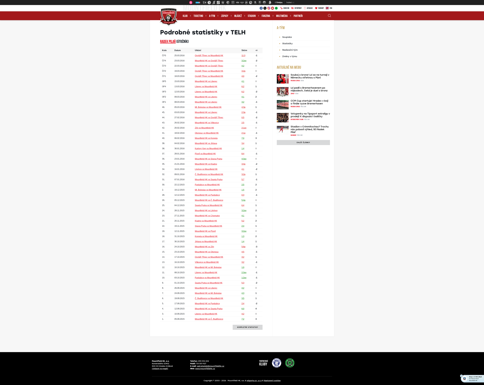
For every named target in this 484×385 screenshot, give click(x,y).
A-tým (212, 16)
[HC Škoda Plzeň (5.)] (223, 2)
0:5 (242, 117)
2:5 (242, 123)
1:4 (242, 148)
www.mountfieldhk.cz (205, 369)
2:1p (243, 133)
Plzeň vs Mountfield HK (205, 154)
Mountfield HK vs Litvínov (206, 210)
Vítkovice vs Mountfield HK (207, 262)
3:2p (243, 71)
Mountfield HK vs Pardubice (207, 195)
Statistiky (287, 43)
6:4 (242, 205)
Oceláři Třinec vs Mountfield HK (209, 55)
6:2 (242, 86)
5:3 (242, 283)
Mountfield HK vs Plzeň (205, 231)
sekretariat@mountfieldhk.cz (210, 366)
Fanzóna (266, 16)
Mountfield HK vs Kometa (206, 138)
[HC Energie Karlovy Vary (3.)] (213, 2)
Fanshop (321, 8)
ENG (331, 8)
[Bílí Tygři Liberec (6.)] (228, 2)
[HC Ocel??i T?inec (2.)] (209, 2)
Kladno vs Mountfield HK (206, 221)
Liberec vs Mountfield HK (206, 86)
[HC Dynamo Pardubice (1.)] (204, 2)
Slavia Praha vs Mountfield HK (208, 226)
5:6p (243, 247)
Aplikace (310, 8)
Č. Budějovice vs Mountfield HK (209, 174)
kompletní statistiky (247, 327)
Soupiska (287, 37)
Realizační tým (290, 50)
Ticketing (198, 16)
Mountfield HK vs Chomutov (207, 216)
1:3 (242, 236)
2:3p (243, 112)
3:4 (242, 143)
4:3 (242, 293)
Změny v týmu (289, 56)
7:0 (242, 138)
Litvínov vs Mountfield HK (206, 169)
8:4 (242, 154)
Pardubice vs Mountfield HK (207, 185)
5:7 (242, 179)
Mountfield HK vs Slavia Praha (208, 159)
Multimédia (282, 16)
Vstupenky (298, 8)
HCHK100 (286, 8)
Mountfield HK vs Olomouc (207, 252)
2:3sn (243, 272)
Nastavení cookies (272, 381)
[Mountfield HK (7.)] (233, 2)
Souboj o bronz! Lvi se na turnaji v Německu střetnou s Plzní (310, 76)
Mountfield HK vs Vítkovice (207, 123)
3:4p (243, 164)
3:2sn (243, 61)
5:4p (243, 200)
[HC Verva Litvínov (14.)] (264, 2)
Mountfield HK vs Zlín (204, 247)
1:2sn (243, 278)
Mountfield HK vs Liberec (206, 81)
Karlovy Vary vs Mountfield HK (208, 148)
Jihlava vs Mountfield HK (206, 241)
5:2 (242, 221)
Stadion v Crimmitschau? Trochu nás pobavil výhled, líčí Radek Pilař (310, 129)
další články (303, 142)
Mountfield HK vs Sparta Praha (208, 179)
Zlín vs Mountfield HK (204, 128)
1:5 (242, 190)
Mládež (238, 16)
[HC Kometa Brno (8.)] (237, 2)
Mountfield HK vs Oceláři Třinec (209, 61)
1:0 (242, 267)
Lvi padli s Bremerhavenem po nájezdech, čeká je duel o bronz (309, 89)
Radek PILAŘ (168, 42)
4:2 (242, 66)
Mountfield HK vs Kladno (206, 164)
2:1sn (243, 128)
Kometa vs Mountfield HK (206, 236)
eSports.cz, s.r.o (254, 381)
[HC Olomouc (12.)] (255, 2)
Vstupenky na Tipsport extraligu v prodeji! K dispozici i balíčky (310, 115)
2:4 (242, 226)
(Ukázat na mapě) (160, 369)
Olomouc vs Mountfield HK (207, 133)
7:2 (242, 319)
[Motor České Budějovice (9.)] (242, 2)
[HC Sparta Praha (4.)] (218, 2)
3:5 (242, 298)
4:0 (242, 76)
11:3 (243, 55)
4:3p (243, 107)
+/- (256, 50)
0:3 (242, 195)
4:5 (242, 252)
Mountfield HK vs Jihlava (206, 143)
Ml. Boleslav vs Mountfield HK (208, 107)
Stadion (252, 16)
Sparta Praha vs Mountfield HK (208, 205)
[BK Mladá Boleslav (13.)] (260, 2)
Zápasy (224, 16)
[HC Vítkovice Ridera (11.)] (250, 2)
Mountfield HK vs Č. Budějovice (209, 200)
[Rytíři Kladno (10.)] (246, 2)
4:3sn (243, 159)
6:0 (242, 309)
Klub (185, 16)
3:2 (242, 102)
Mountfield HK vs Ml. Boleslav (208, 267)
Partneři (298, 16)
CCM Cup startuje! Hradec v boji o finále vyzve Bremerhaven (309, 102)
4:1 (242, 81)
